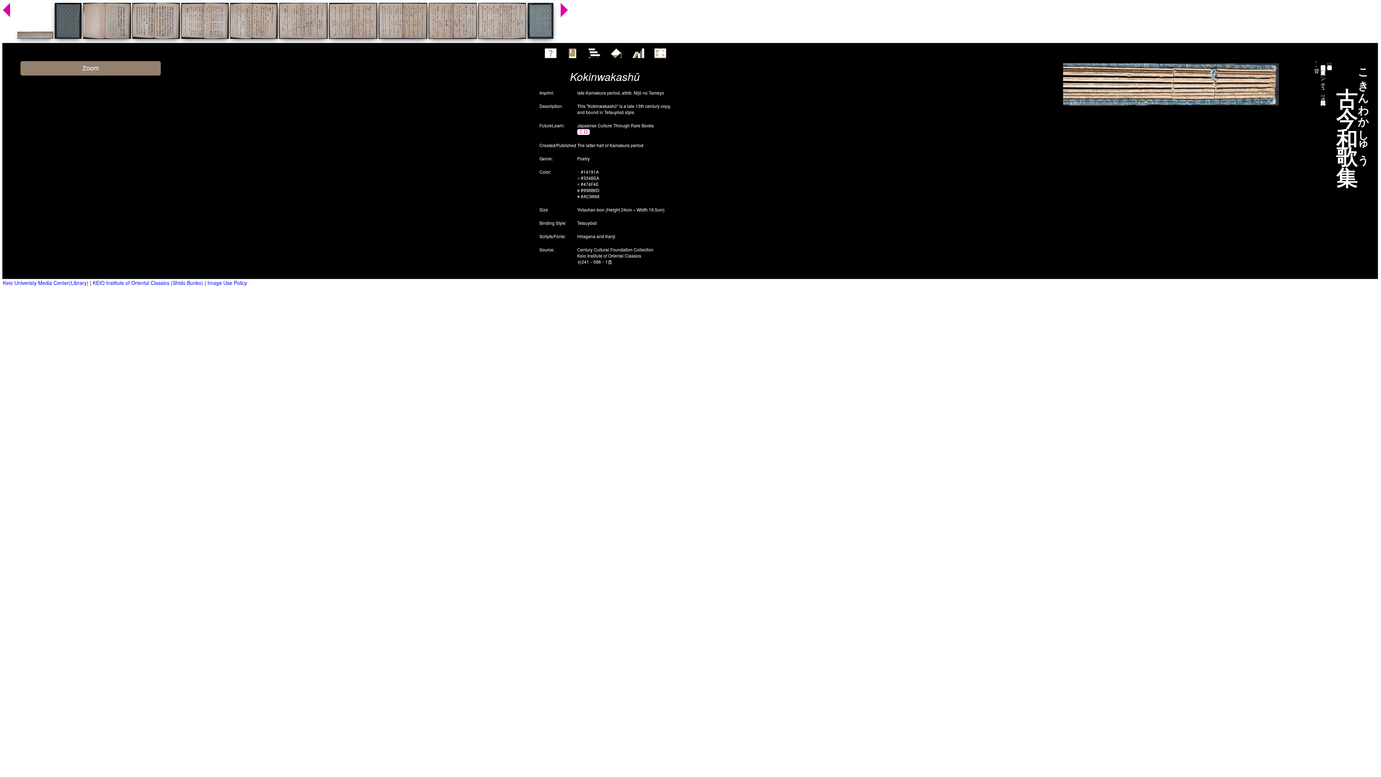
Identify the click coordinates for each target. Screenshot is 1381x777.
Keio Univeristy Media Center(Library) (45, 282)
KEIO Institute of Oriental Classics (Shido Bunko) (148, 282)
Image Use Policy (227, 282)
